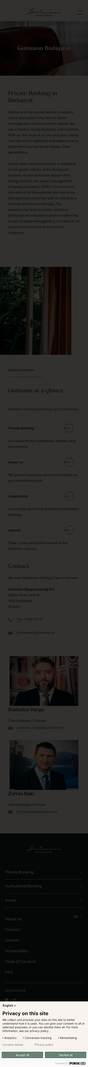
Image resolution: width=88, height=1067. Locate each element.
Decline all (65, 1055)
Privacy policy (44, 1044)
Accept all (22, 1055)
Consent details (12, 1044)
